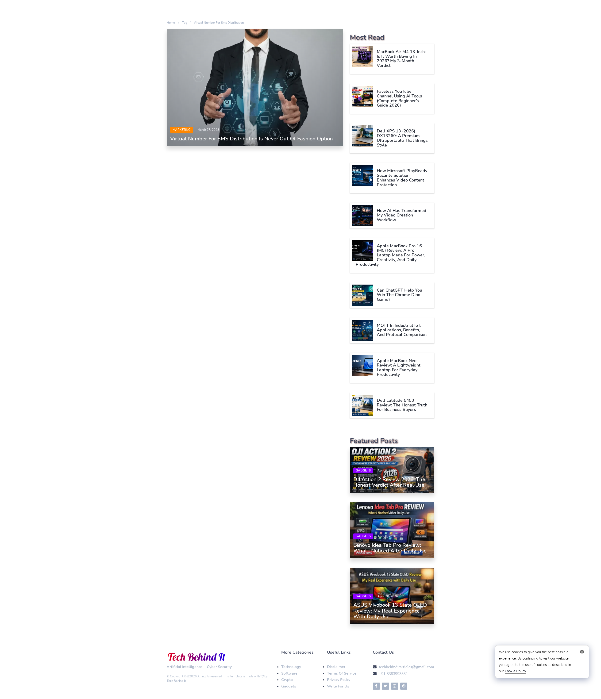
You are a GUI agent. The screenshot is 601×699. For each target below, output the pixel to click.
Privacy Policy (338, 679)
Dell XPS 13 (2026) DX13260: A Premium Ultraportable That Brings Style (402, 138)
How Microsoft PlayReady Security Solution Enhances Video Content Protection (402, 177)
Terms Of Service (341, 673)
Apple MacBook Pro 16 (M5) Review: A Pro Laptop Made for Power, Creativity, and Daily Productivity (390, 255)
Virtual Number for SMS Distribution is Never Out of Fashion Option (251, 138)
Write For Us (338, 686)
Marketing (182, 130)
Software (289, 673)
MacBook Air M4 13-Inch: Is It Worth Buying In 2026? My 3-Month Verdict (401, 58)
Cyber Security (219, 666)
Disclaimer (336, 666)
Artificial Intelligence (184, 666)
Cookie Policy (515, 671)
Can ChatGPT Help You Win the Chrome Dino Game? (399, 294)
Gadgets (363, 470)
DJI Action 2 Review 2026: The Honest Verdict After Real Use (389, 482)
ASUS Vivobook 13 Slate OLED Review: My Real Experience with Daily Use (390, 611)
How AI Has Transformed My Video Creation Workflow (401, 215)
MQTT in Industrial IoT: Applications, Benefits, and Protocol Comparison (402, 330)
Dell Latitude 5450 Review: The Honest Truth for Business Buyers (402, 405)
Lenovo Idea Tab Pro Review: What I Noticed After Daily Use (390, 548)
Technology (291, 666)
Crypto (287, 679)
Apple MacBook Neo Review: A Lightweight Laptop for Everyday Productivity (398, 367)
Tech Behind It (176, 681)
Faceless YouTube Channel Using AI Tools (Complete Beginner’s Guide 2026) (399, 98)
